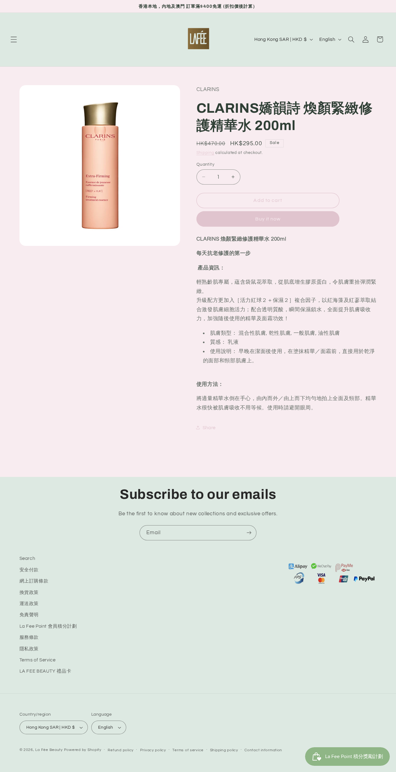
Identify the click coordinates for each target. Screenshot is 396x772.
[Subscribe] (249, 532)
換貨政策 (29, 592)
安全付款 (29, 570)
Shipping (205, 152)
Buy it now (268, 218)
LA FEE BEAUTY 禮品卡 (45, 671)
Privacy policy (153, 750)
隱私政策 (29, 648)
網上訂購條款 (34, 581)
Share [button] (209, 427)
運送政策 (29, 603)
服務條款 (29, 637)
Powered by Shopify (82, 750)
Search (27, 558)
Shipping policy (224, 750)
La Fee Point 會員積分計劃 (48, 626)
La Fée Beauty (49, 750)
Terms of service (188, 750)
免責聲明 (29, 615)
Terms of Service (37, 660)
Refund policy (121, 750)
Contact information (263, 750)
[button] (13, 39)
